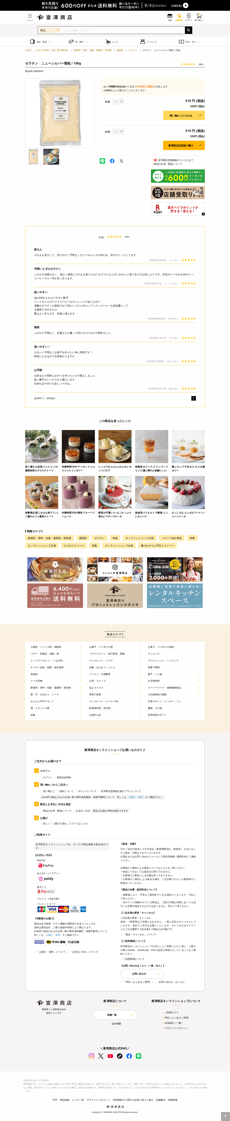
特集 (115, 538)
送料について (66, 791)
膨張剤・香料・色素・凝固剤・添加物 (92, 50)
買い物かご (49, 791)
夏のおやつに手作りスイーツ (157, 545)
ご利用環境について (133, 959)
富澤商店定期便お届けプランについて (121, 791)
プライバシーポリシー (176, 1028)
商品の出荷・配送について (168, 163)
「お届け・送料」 (135, 797)
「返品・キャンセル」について (139, 934)
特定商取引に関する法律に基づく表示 (133, 1099)
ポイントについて (87, 791)
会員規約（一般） (174, 1022)
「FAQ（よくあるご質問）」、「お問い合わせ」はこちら (154, 982)
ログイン (48, 777)
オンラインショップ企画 (140, 538)
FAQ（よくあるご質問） (178, 1017)
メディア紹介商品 (172, 538)
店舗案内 (160, 1099)
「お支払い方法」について (84, 951)
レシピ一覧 (78, 1099)
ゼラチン (133, 50)
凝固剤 (120, 50)
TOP (54, 1099)
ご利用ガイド (172, 1012)
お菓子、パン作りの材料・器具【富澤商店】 (47, 50)
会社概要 (116, 1023)
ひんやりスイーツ (74, 545)
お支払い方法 (83, 810)
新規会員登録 (64, 777)
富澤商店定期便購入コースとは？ (174, 160)
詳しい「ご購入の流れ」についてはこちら (65, 823)
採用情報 (173, 1099)
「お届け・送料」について (51, 951)
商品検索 (65, 1099)
